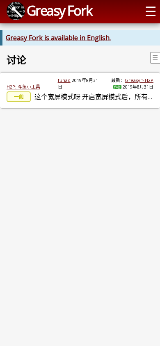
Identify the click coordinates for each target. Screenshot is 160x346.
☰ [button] (151, 11)
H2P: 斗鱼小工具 (23, 87)
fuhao (64, 80)
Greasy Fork (59, 10)
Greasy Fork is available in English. (58, 37)
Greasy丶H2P (139, 80)
